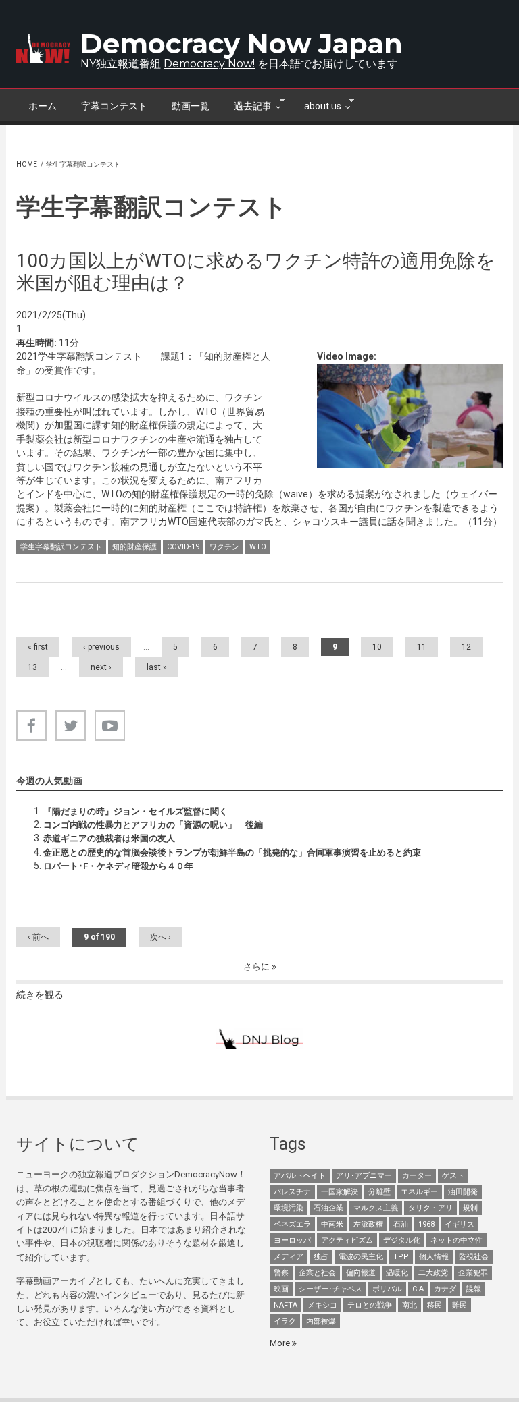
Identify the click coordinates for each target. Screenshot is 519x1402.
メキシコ (322, 1305)
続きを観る (40, 994)
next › (101, 667)
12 (466, 647)
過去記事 (247, 104)
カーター (417, 1175)
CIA (418, 1289)
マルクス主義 (375, 1208)
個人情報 (434, 1256)
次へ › (160, 937)
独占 (321, 1256)
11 (421, 647)
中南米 (332, 1224)
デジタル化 (401, 1240)
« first (38, 647)
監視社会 (474, 1256)
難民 (459, 1305)
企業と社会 (317, 1272)
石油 (400, 1224)
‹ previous (101, 647)
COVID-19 (183, 546)
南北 (409, 1305)
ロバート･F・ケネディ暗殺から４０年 (118, 866)
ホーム (42, 106)
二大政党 (433, 1272)
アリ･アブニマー (364, 1175)
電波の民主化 (361, 1256)
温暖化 (397, 1272)
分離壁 (379, 1191)
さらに (257, 966)
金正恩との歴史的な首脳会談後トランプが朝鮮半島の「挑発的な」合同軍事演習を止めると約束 (232, 852)
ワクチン (224, 546)
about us (316, 104)
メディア (288, 1256)
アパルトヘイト (300, 1175)
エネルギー (419, 1191)
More (281, 1343)
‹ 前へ (38, 937)
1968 (426, 1224)
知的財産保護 (134, 546)
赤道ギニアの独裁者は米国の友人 (109, 838)
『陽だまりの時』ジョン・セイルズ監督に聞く (135, 811)
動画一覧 (190, 106)
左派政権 (368, 1224)
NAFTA (285, 1305)
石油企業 (328, 1208)
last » (157, 667)
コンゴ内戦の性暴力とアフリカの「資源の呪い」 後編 (153, 825)
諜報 (473, 1289)
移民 (434, 1305)
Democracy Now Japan (241, 43)
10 (377, 647)
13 (32, 667)
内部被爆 (321, 1321)
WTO (257, 546)
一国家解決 (339, 1191)
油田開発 (463, 1191)
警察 (281, 1272)
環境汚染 (288, 1208)
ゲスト (453, 1175)
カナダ (445, 1289)
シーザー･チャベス (330, 1289)
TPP (401, 1256)
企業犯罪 (473, 1272)
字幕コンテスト (114, 106)
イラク (285, 1321)
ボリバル (387, 1289)
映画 (281, 1289)
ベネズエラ (292, 1224)
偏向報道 (361, 1272)
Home (26, 164)
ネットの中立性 (456, 1240)
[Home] (43, 48)
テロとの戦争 (369, 1305)
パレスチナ (292, 1191)
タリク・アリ (430, 1208)
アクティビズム (347, 1240)
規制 (470, 1208)
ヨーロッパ (292, 1240)
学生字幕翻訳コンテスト (61, 546)
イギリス (459, 1224)
